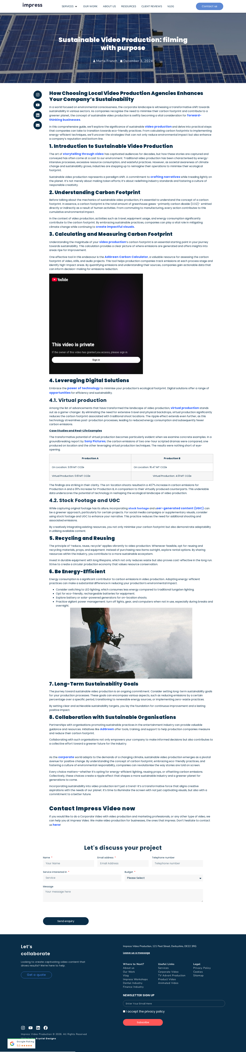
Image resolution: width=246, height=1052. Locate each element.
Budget (129, 872)
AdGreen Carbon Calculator (126, 257)
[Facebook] (46, 1028)
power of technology (83, 388)
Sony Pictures (95, 441)
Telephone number (163, 857)
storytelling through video (83, 154)
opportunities (60, 393)
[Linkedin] (37, 115)
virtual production (185, 408)
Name (47, 857)
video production (158, 127)
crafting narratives (165, 177)
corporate (66, 757)
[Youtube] (37, 105)
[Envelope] (37, 125)
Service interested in (55, 872)
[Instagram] (37, 95)
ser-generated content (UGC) (180, 508)
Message (48, 886)
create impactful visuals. (115, 227)
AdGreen (107, 729)
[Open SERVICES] (76, 6)
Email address (105, 857)
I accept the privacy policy (145, 1012)
